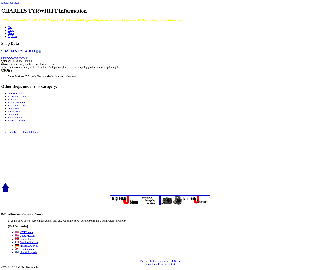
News (11, 33)
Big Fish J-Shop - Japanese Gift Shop (160, 261)
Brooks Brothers (16, 102)
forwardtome (26, 239)
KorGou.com (27, 249)
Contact (171, 264)
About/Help (151, 264)
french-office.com (29, 242)
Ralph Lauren (15, 117)
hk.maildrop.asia (28, 252)
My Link (12, 36)
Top (10, 27)
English (5, 2)
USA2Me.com (27, 235)
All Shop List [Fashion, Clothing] (21, 132)
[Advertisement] (101, 160)
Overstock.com (16, 93)
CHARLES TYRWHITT (18, 51)
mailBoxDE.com (29, 245)
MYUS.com (26, 232)
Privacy (162, 264)
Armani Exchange (17, 96)
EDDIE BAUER (17, 105)
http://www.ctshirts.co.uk (14, 57)
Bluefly (12, 99)
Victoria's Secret (16, 120)
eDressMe (13, 108)
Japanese (14, 2)
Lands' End (14, 111)
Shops (11, 30)
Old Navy (13, 114)
